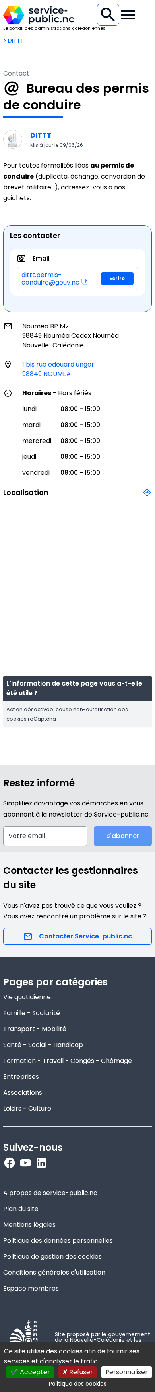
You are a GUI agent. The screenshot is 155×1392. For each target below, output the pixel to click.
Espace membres (31, 1288)
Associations (22, 1092)
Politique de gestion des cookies (52, 1256)
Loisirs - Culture (27, 1108)
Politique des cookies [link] (78, 1384)
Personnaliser (126, 1371)
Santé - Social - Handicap (43, 1044)
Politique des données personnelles (58, 1240)
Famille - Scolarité (31, 1013)
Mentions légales (29, 1224)
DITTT (41, 135)
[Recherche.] (108, 15)
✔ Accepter (30, 1371)
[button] (84, 282)
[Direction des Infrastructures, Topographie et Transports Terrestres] (12, 139)
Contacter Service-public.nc (85, 936)
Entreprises (21, 1076)
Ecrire (117, 278)
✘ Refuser (77, 1371)
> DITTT (13, 41)
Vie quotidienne (27, 997)
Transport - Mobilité (34, 1028)
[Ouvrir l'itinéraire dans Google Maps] (147, 497)
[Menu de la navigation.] (128, 15)
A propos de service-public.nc (50, 1192)
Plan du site (21, 1208)
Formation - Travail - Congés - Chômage (67, 1060)
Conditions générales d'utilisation (54, 1272)
